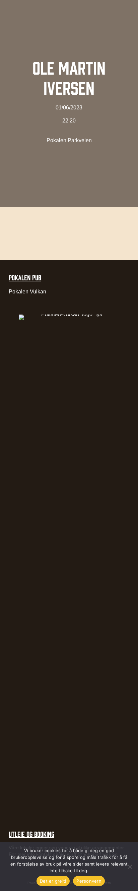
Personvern (88, 881)
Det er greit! (53, 881)
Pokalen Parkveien (69, 140)
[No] (129, 866)
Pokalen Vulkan (27, 291)
